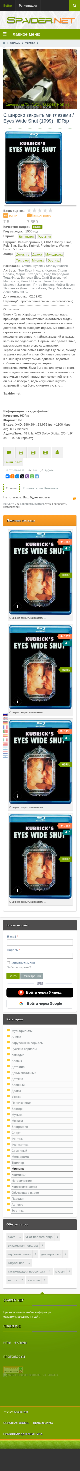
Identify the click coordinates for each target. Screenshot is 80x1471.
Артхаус (17, 1204)
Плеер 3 (45, 452)
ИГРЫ (7, 1342)
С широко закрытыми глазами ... (27, 618)
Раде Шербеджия (57, 274)
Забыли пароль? (19, 967)
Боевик (17, 1061)
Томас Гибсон (53, 281)
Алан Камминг (13, 291)
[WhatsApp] (32, 476)
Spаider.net (21, 1412)
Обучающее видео (25, 1192)
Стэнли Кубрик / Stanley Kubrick (45, 266)
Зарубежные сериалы (27, 1043)
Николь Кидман (44, 270)
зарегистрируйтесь (32, 504)
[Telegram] (37, 476)
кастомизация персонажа (26, 1271)
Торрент (57, 452)
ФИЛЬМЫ (20, 1342)
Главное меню (23, 34)
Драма (37, 254)
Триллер (22, 260)
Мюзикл (17, 1120)
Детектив (22, 254)
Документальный (24, 1073)
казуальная (16, 1263)
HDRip (37, 226)
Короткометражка (24, 1186)
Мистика (38, 260)
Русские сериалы (24, 1049)
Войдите (8, 504)
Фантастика (20, 1144)
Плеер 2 (33, 452)
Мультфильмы (22, 1031)
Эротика (54, 260)
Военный (18, 1084)
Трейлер (8, 452)
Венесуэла (26, 236)
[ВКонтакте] (8, 476)
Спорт (16, 1132)
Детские (17, 1078)
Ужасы (16, 1096)
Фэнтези (18, 1138)
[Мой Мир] (17, 476)
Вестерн (18, 1108)
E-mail (11, 936)
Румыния (44, 236)
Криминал (19, 1174)
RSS (74, 499)
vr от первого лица (39, 1237)
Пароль (12, 950)
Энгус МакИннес (60, 288)
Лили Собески (31, 281)
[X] (22, 476)
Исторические (22, 1180)
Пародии (18, 1198)
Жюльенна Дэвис (15, 288)
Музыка (17, 1114)
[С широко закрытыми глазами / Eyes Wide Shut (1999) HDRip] (41, 167)
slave (11, 1237)
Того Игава (38, 288)
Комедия (18, 1055)
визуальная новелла (23, 1245)
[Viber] (27, 476)
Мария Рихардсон (29, 274)
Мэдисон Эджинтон (17, 284)
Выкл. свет (13, 462)
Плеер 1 (21, 452)
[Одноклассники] (12, 476)
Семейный (19, 1150)
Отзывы (11, 488)
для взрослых (51, 1254)
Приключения (22, 1102)
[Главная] (4, 43)
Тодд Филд (11, 277)
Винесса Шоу (30, 277)
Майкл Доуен (65, 284)
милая (60, 1271)
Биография (20, 1126)
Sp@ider (49, 470)
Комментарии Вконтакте (40, 488)
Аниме (16, 1037)
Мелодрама (54, 254)
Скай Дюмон (51, 277)
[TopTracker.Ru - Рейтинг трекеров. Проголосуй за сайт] (13, 1369)
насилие (34, 1280)
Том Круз (25, 270)
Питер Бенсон (43, 284)
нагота (13, 1280)
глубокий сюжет (19, 1254)
